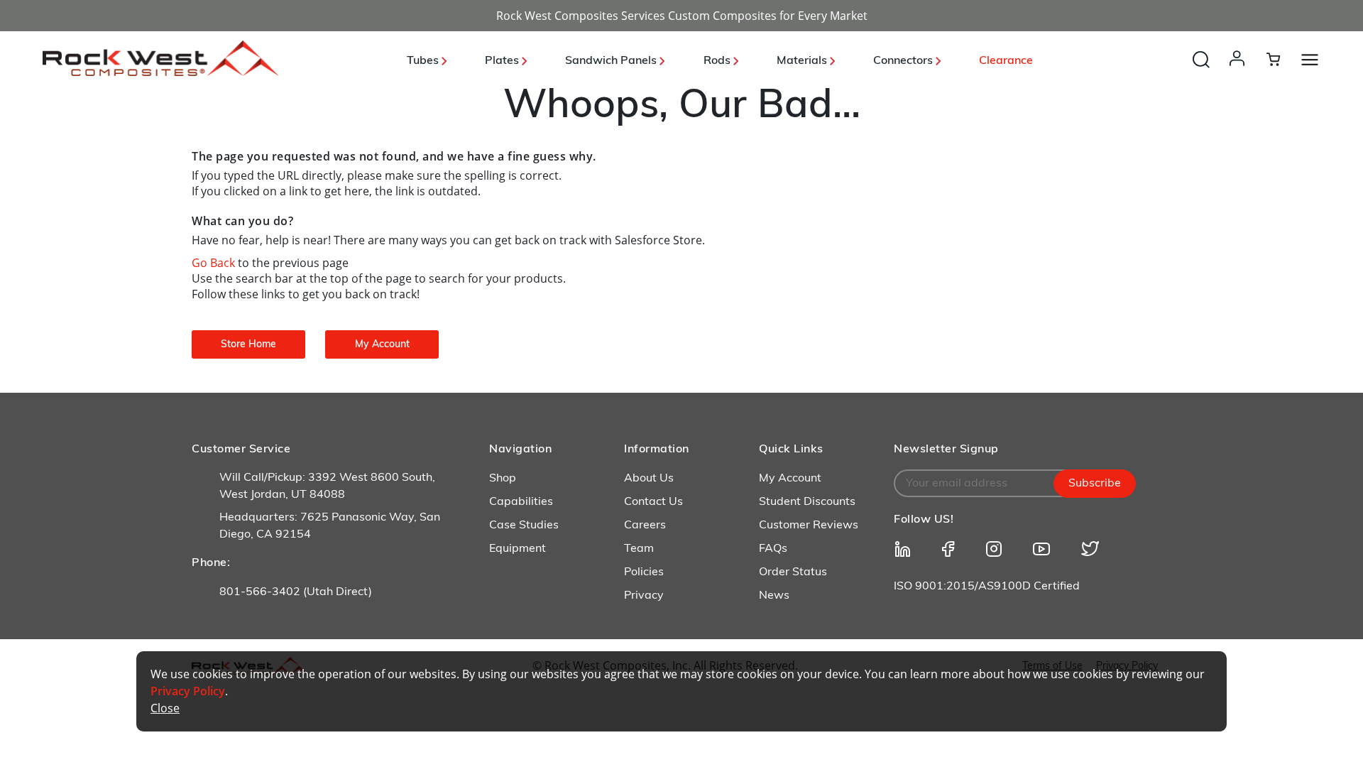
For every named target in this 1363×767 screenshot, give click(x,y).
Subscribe (1094, 483)
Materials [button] (803, 61)
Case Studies (524, 525)
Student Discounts (807, 502)
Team (639, 549)
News (774, 596)
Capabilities (521, 502)
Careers (645, 525)
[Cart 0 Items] (1281, 59)
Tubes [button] (424, 61)
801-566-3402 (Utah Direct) (295, 592)
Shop (502, 478)
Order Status (793, 572)
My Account (790, 478)
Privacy (644, 596)
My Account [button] (382, 344)
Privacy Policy (187, 691)
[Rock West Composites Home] (161, 72)
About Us (649, 478)
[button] (1240, 72)
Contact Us (653, 502)
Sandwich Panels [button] (612, 61)
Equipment (517, 549)
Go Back (215, 263)
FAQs (773, 549)
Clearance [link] (1006, 61)
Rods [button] (718, 61)
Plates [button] (503, 61)
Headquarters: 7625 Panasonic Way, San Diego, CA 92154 (329, 526)
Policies (644, 572)
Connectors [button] (904, 61)
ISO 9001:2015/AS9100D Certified (987, 586)
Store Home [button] (248, 344)
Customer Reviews (808, 525)
